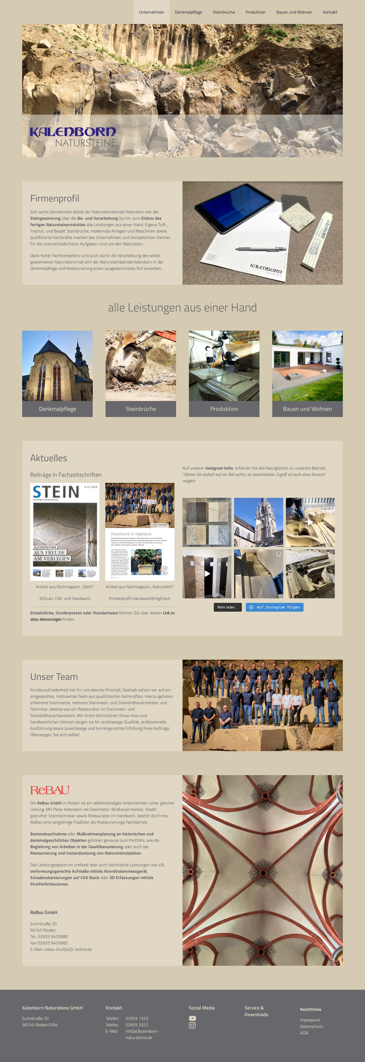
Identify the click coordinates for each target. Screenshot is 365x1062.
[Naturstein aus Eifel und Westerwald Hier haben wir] (207, 522)
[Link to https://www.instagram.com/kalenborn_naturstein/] (192, 1025)
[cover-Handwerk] (139, 485)
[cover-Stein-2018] (64, 485)
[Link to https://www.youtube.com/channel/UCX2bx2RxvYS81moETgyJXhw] (208, 1018)
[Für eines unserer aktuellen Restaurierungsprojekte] (310, 574)
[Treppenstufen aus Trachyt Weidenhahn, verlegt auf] (258, 574)
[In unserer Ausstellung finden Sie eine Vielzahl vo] (207, 574)
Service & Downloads (256, 1011)
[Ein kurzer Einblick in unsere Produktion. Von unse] (310, 522)
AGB (304, 1032)
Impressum (310, 1020)
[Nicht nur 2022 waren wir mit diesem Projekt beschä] (258, 522)
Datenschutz (311, 1026)
